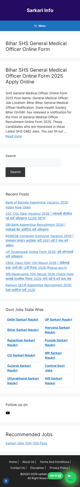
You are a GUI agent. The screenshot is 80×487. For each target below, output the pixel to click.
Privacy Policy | (60, 468)
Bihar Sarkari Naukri (23, 330)
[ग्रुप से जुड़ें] (70, 477)
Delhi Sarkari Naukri (22, 319)
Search (11, 156)
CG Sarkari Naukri (21, 355)
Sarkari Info (40, 10)
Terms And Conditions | (55, 462)
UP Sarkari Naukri (58, 319)
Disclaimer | (38, 468)
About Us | (29, 462)
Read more (14, 136)
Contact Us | (18, 468)
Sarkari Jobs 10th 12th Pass (26, 443)
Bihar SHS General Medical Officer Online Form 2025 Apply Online (36, 75)
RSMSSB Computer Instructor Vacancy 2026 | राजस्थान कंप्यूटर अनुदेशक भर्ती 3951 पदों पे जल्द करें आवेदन (40, 240)
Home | (14, 462)
